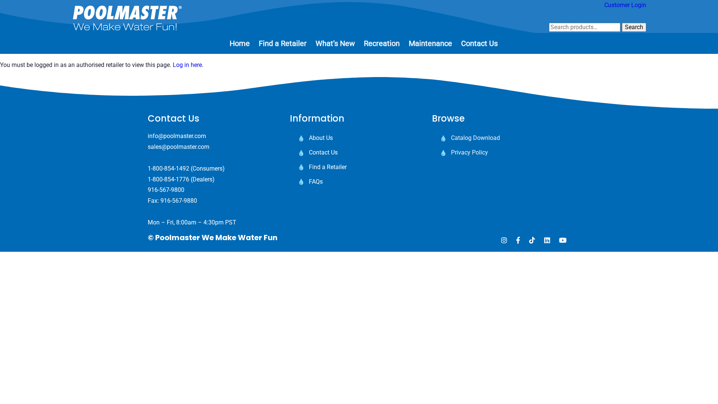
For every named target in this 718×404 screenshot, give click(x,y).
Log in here (187, 64)
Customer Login (625, 5)
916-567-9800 (166, 189)
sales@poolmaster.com (178, 146)
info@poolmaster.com (177, 136)
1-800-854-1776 (168, 179)
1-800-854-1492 (168, 168)
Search (634, 27)
